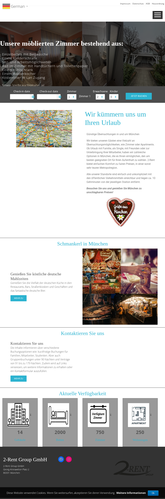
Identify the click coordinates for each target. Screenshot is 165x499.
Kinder (114, 91)
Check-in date (22, 91)
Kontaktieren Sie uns (26, 343)
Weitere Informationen (131, 493)
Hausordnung (158, 3)
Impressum (125, 3)
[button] (5, 55)
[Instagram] (69, 459)
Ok (153, 493)
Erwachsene (100, 91)
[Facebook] (61, 459)
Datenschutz (138, 3)
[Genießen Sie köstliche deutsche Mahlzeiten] (120, 286)
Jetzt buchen (139, 96)
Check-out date (49, 91)
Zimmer (72, 91)
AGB (148, 3)
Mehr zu (18, 298)
